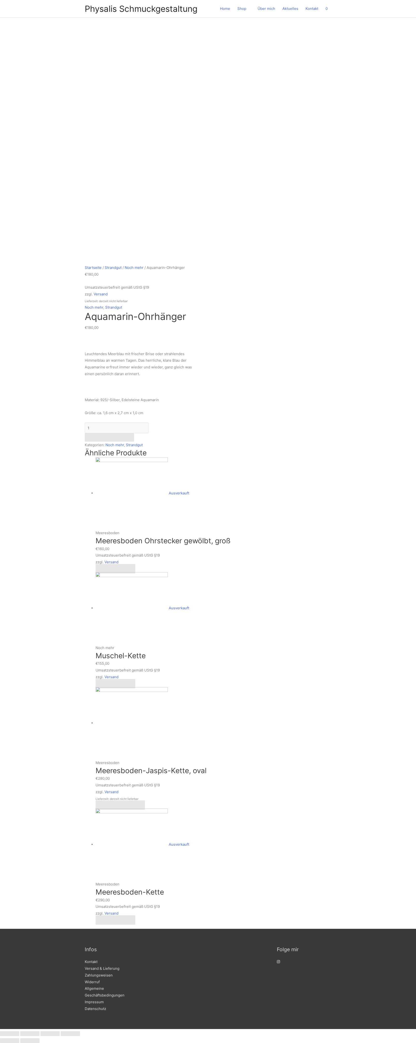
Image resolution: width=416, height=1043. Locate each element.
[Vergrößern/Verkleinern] (70, 1033)
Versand (101, 294)
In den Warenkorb (109, 437)
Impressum (94, 1002)
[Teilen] (29, 1033)
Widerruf (92, 982)
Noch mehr (134, 267)
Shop (241, 8)
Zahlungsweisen (99, 975)
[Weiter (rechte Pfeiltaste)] (29, 1040)
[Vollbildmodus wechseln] (50, 1033)
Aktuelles (290, 8)
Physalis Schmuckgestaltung (141, 9)
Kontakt (312, 8)
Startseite (93, 267)
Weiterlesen (115, 568)
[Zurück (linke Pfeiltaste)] (9, 1040)
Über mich (266, 8)
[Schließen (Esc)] (9, 1033)
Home (225, 8)
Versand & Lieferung (102, 968)
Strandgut (113, 267)
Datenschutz (95, 1008)
